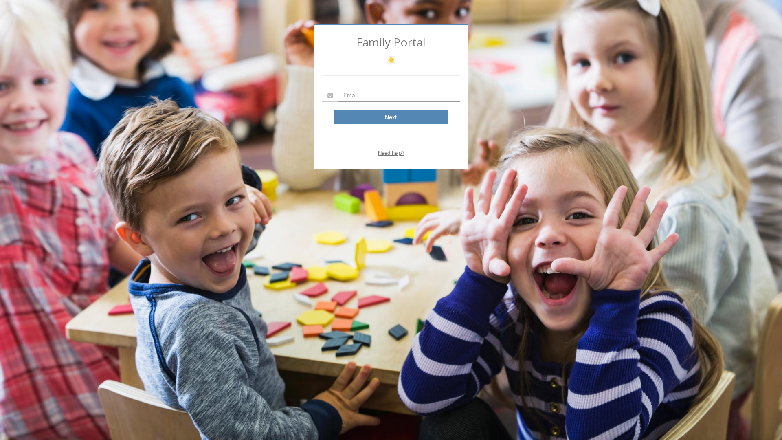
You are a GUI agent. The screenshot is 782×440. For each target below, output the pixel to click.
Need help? (391, 152)
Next (391, 117)
